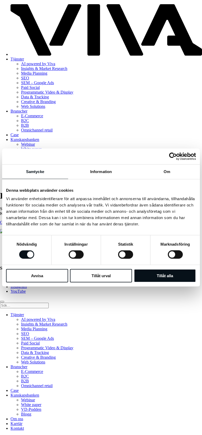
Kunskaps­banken (25, 139)
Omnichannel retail (37, 130)
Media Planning (34, 73)
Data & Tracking (35, 97)
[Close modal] (2, 301)
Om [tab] (167, 171)
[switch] (76, 254)
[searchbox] (24, 305)
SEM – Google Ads (37, 82)
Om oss (17, 419)
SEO (25, 78)
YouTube (18, 291)
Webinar (28, 144)
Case (15, 135)
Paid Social (30, 87)
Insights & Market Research (44, 68)
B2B (25, 125)
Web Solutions (33, 106)
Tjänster (17, 59)
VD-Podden (31, 409)
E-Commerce (32, 116)
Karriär (16, 423)
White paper (31, 404)
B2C (25, 120)
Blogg (26, 414)
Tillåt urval (101, 275)
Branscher (19, 111)
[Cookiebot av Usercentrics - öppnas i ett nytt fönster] (173, 156)
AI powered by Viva (38, 64)
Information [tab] (101, 171)
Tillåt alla (165, 275)
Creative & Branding (38, 101)
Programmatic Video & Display (47, 92)
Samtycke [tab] (35, 171)
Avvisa (37, 275)
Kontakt (17, 428)
